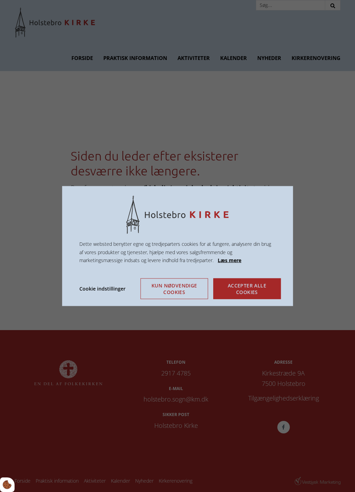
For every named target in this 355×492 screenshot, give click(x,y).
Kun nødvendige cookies (174, 288)
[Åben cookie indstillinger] (7, 484)
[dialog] (177, 246)
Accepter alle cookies (247, 288)
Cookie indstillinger (102, 288)
